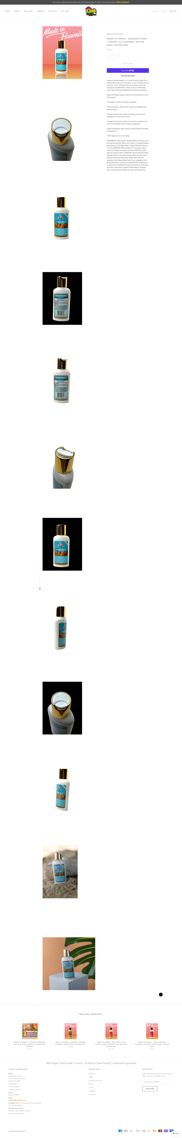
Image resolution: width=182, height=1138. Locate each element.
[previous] (6, 1034)
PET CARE (65, 11)
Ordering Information (95, 1080)
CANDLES (40, 11)
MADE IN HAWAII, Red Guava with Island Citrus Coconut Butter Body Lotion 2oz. (111, 1044)
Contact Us (92, 1094)
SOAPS (17, 11)
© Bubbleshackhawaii (16, 1131)
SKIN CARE (28, 11)
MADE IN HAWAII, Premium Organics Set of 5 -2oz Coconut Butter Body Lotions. (30, 1044)
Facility (91, 1087)
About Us (92, 1073)
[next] (175, 1034)
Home (7, 11)
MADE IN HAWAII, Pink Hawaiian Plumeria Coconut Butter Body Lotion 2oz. (152, 1044)
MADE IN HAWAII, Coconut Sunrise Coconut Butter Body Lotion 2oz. (71, 1043)
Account (155, 11)
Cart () (173, 11)
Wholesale (92, 1091)
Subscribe (150, 1089)
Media (91, 1077)
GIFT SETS (53, 11)
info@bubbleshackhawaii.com (17, 1100)
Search (163, 11)
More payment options (128, 75)
